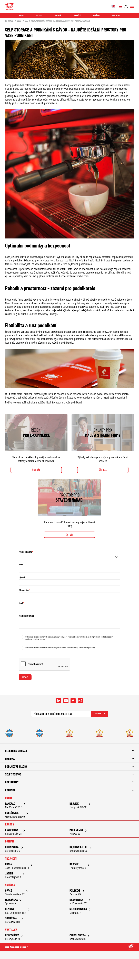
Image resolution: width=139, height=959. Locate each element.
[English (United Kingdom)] (113, 6)
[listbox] (69, 557)
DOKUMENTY (12, 782)
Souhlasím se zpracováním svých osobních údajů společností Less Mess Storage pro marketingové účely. (60, 647)
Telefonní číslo (24, 590)
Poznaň (58, 15)
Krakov (39, 15)
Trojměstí (77, 15)
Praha (21, 15)
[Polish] (120, 6)
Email (21, 603)
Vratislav (116, 15)
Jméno (21, 564)
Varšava (96, 15)
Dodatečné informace (26, 616)
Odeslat (25, 677)
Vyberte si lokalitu (25, 552)
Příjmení (22, 577)
